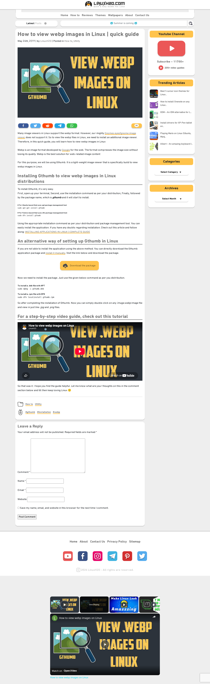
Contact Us (142, 15)
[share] (154, 616)
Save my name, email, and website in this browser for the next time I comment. (64, 508)
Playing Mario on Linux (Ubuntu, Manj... (175, 135)
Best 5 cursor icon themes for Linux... (174, 93)
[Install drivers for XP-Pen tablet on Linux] (155, 125)
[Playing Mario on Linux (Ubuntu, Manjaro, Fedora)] (155, 136)
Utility (77, 41)
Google (66, 150)
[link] (55, 618)
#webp (56, 412)
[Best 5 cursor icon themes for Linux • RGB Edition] (155, 93)
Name (22, 481)
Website (22, 499)
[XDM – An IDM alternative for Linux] (155, 115)
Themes (100, 15)
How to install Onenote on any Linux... (175, 103)
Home (64, 15)
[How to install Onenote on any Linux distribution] (155, 104)
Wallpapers (115, 15)
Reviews (87, 15)
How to (75, 15)
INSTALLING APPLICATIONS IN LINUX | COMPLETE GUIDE (57, 232)
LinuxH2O (46, 41)
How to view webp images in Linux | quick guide (78, 34)
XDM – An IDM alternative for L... (176, 112)
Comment (24, 472)
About (129, 15)
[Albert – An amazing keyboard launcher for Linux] (155, 146)
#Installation (44, 412)
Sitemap (134, 541)
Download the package (82, 265)
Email (22, 490)
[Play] (124, 604)
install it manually (55, 253)
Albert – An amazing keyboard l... (176, 144)
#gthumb (30, 412)
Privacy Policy (117, 541)
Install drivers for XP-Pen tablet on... (176, 124)
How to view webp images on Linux (80, 618)
